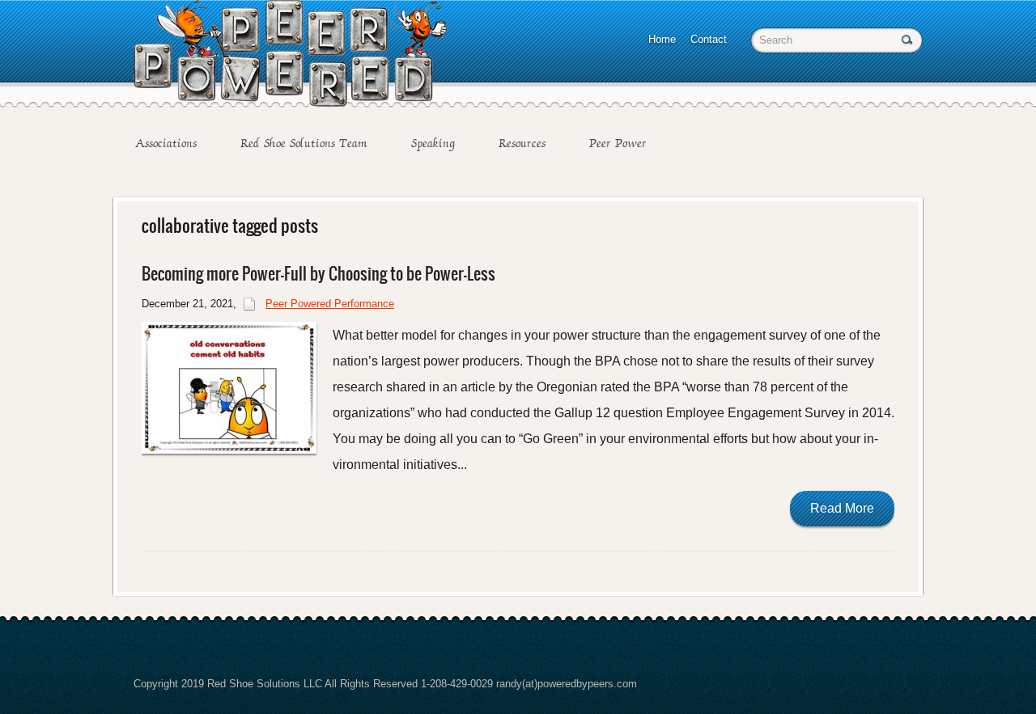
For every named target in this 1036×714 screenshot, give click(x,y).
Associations (166, 143)
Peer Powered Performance (329, 304)
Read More (842, 508)
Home (662, 39)
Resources (522, 143)
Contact (708, 39)
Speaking (433, 143)
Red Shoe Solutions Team (303, 143)
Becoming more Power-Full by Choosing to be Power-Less (318, 273)
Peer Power (618, 143)
